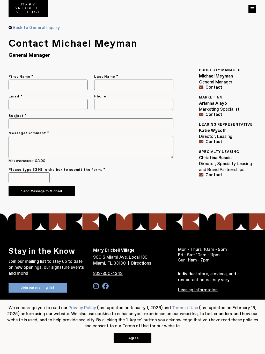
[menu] (252, 8)
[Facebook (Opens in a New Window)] (105, 286)
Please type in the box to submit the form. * (57, 169)
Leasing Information (198, 289)
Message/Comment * (29, 133)
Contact (213, 87)
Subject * (18, 115)
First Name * (21, 76)
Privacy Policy (82, 307)
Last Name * (106, 76)
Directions (141, 263)
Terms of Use (185, 307)
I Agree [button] (133, 338)
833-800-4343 (108, 273)
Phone (100, 96)
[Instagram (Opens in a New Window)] (96, 286)
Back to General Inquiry (36, 27)
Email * (16, 96)
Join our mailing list (37, 287)
